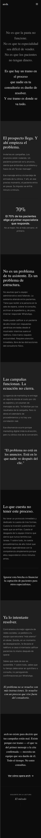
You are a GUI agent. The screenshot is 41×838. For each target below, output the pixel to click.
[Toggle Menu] (37, 4)
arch (5, 4)
